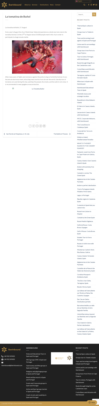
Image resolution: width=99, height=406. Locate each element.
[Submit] (94, 14)
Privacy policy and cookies (34, 403)
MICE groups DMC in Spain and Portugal (36, 361)
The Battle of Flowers (61, 134)
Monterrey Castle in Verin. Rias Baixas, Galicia (85, 251)
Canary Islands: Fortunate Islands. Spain (85, 257)
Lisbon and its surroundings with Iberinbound (86, 45)
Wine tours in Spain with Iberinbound (85, 82)
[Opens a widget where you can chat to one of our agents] (91, 402)
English (79, 1)
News (52, 5)
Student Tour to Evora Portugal (84, 238)
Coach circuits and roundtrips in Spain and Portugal (36, 396)
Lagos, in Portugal (83, 195)
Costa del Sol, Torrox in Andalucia (84, 132)
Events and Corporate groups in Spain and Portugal (36, 384)
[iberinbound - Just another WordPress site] (11, 5)
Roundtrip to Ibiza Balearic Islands (86, 101)
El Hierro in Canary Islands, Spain (86, 107)
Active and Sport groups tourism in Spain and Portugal (36, 390)
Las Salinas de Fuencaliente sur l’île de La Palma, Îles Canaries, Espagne (86, 293)
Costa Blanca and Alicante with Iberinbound (85, 70)
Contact (57, 5)
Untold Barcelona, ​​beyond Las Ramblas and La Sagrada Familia (86, 316)
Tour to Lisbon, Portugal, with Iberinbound (85, 58)
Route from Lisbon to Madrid (84, 212)
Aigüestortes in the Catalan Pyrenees (86, 180)
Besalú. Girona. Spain (84, 287)
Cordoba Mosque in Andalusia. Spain (83, 276)
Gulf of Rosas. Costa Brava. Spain (86, 232)
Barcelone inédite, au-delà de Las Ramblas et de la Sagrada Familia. (85, 307)
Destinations (44, 5)
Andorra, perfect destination (86, 185)
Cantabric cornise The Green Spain (84, 174)
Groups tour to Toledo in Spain (85, 33)
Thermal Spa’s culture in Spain (85, 27)
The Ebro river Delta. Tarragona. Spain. (84, 282)
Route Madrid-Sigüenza (85, 221)
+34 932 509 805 (9, 356)
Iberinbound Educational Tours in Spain (85, 89)
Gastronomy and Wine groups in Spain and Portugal (36, 367)
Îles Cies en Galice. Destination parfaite (83, 300)
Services (34, 5)
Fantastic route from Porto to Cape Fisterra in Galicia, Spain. (86, 154)
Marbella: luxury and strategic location (84, 95)
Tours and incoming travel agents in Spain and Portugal (86, 39)
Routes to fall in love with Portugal (85, 245)
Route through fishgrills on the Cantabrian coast (86, 64)
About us (28, 5)
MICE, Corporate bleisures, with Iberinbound (86, 120)
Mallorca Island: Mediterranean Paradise (85, 138)
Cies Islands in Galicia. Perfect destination (84, 324)
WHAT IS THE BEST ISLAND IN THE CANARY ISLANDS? (86, 145)
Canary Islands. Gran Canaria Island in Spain (86, 162)
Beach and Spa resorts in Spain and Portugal (36, 379)
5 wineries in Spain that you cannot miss (86, 206)
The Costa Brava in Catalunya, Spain (83, 126)
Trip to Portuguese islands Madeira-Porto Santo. (85, 190)
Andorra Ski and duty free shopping (85, 168)
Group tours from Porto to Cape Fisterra (86, 52)
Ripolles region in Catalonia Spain (86, 200)
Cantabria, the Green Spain (86, 217)
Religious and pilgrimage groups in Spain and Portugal (36, 373)
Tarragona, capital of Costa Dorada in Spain (86, 76)
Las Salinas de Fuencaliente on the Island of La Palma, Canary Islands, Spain (86, 331)
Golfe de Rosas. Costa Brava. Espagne (84, 226)
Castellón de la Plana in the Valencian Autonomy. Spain (86, 269)
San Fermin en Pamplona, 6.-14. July (17, 134)
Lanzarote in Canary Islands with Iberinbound (86, 113)
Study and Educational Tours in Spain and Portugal (36, 355)
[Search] (84, 5)
